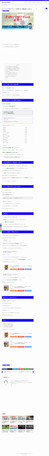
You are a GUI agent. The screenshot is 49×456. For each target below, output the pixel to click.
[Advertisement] (18, 36)
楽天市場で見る (20, 290)
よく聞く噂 (7, 71)
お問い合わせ (22, 453)
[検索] (46, 0)
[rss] (45, 0)
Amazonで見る (13, 290)
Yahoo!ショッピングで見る (28, 290)
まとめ (7, 77)
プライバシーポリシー (29, 453)
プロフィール (18, 453)
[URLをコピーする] (31, 369)
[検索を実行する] (46, 8)
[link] (11, 385)
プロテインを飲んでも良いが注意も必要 (11, 66)
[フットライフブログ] (6, 2)
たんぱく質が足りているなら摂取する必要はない (13, 67)
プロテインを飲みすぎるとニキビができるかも (12, 70)
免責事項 (25, 453)
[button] (4, 369)
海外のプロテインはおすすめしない (11, 76)
